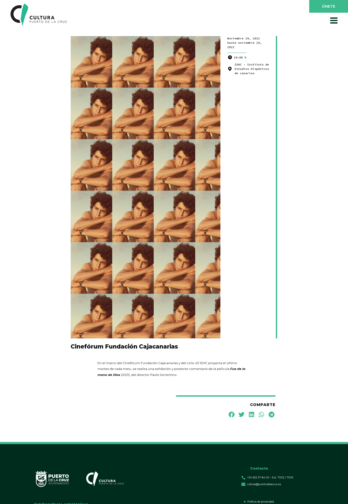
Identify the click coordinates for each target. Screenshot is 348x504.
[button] (328, 6)
